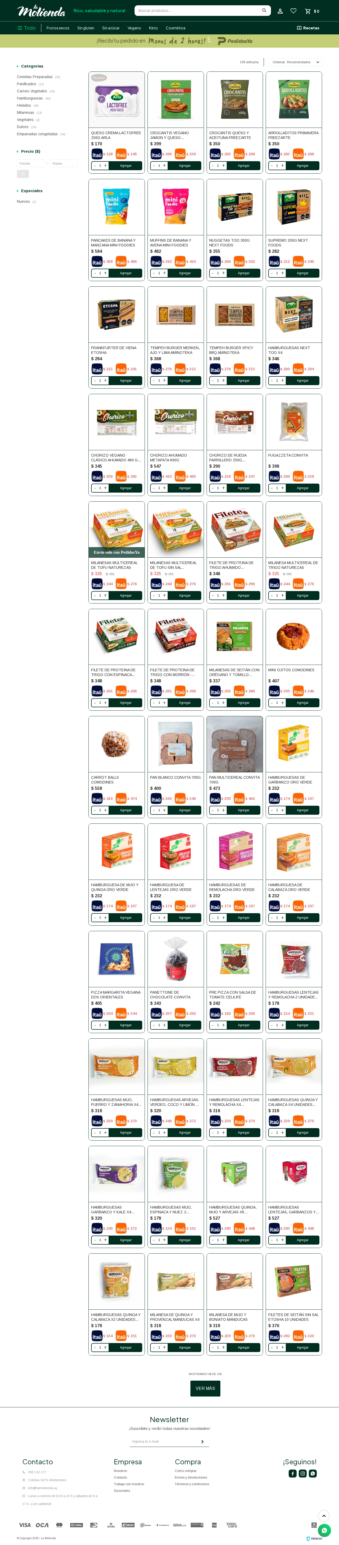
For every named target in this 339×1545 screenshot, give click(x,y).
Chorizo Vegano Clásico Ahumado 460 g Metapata (114, 457)
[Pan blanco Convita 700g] (176, 744)
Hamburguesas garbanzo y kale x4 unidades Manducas (111, 1209)
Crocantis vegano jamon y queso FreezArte (169, 135)
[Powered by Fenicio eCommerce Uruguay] (314, 1538)
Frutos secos (58, 27)
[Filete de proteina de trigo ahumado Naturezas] (235, 529)
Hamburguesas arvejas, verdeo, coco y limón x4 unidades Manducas (175, 1102)
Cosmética (175, 27)
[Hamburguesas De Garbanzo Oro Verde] (294, 744)
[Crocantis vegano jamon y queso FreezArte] (176, 99)
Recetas (311, 27)
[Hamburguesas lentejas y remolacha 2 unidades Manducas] (294, 959)
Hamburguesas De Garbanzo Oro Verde (290, 779)
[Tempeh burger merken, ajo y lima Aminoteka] (176, 314)
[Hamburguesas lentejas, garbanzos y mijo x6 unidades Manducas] (294, 1174)
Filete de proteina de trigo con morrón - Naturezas (172, 672)
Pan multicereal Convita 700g (234, 779)
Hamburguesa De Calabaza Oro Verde (289, 887)
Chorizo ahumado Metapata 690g (168, 457)
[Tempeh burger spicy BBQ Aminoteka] (235, 314)
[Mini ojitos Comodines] (294, 637)
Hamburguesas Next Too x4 (289, 350)
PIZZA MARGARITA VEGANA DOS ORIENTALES (115, 994)
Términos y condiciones (192, 1484)
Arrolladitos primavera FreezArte (293, 135)
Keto (153, 27)
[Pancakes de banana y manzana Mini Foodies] (116, 207)
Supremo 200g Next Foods (288, 242)
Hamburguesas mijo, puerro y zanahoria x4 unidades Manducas (114, 1102)
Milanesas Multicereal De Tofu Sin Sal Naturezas (173, 565)
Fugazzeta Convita (288, 455)
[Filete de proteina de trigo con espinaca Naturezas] (116, 637)
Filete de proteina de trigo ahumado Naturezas (231, 565)
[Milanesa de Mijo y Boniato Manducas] (235, 1281)
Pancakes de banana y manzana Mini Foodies (113, 242)
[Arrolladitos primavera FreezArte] (294, 99)
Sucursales (122, 1491)
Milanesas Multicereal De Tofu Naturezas (114, 565)
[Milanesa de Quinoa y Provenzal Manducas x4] (176, 1281)
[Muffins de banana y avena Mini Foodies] (176, 207)
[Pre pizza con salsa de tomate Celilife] (235, 959)
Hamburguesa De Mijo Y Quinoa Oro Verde (115, 887)
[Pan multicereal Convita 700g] (235, 744)
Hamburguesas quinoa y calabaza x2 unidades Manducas (116, 1317)
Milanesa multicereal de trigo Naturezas (293, 565)
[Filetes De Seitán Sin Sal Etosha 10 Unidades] (294, 1281)
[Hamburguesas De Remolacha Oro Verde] (235, 851)
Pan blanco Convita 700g (175, 777)
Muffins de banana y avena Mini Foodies (170, 242)
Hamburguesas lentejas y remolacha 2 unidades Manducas (293, 994)
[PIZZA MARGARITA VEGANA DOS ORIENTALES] (116, 959)
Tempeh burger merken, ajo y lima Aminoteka (175, 350)
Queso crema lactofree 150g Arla (116, 135)
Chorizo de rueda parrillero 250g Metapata (227, 457)
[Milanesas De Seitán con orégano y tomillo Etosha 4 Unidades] (235, 637)
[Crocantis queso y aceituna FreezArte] (235, 99)
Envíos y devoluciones (191, 1477)
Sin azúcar (111, 27)
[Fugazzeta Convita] (294, 422)
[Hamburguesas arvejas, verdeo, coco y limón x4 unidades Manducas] (176, 1066)
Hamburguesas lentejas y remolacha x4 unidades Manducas (234, 1102)
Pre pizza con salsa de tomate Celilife (232, 994)
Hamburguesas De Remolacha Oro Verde (232, 887)
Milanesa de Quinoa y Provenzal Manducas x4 (174, 1317)
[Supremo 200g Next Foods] (294, 207)
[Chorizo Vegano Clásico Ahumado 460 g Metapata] (116, 422)
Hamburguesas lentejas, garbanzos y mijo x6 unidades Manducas (292, 1209)
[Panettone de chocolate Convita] (176, 959)
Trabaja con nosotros (129, 1484)
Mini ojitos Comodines (291, 670)
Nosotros (120, 1471)
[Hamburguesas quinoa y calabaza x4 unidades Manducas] (294, 1066)
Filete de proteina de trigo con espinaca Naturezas (113, 672)
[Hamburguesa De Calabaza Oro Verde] (294, 851)
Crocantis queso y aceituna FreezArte (230, 135)
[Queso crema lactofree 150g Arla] (116, 99)
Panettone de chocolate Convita (170, 994)
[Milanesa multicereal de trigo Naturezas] (294, 529)
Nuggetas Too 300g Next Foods (229, 242)
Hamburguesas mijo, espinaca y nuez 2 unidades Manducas (171, 1209)
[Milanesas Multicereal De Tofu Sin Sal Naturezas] (176, 529)
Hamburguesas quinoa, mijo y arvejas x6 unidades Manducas (233, 1209)
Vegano (134, 27)
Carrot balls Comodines (105, 779)
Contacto (120, 1477)
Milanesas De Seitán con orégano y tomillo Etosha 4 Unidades (234, 672)
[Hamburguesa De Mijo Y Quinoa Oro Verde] (116, 851)
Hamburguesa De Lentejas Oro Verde (171, 887)
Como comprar (186, 1471)
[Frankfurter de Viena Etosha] (116, 314)
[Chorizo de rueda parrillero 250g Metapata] (235, 422)
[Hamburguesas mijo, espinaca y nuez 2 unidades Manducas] (176, 1174)
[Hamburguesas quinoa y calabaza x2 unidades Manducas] (116, 1281)
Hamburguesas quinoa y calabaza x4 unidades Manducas (293, 1102)
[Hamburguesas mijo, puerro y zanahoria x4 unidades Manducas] (116, 1066)
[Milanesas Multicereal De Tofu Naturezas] (116, 529)
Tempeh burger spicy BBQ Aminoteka (231, 350)
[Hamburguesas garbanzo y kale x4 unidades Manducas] (116, 1174)
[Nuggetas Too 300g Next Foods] (235, 207)
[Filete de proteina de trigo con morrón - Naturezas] (176, 637)
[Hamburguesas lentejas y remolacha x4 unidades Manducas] (235, 1066)
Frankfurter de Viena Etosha (113, 350)
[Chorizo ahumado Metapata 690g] (176, 422)
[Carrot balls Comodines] (116, 744)
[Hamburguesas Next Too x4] (294, 314)
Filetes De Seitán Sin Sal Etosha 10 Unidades (293, 1317)
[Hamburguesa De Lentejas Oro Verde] (176, 851)
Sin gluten (85, 27)
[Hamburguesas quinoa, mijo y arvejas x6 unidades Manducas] (235, 1174)
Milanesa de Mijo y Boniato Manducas (228, 1317)
